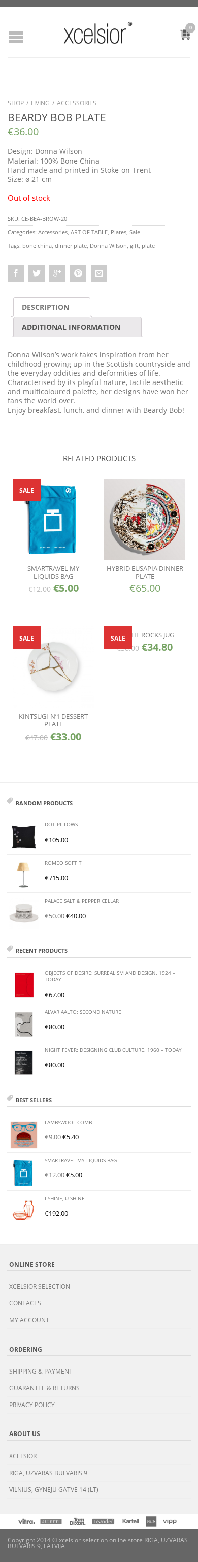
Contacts (25, 1303)
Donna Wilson (108, 245)
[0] (179, 36)
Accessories (76, 103)
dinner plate (71, 245)
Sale (134, 232)
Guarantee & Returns (44, 1388)
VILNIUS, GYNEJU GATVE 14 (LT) (53, 1489)
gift (134, 245)
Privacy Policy (32, 1404)
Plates (118, 232)
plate (148, 245)
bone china (37, 245)
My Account (29, 1320)
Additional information (71, 327)
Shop (16, 103)
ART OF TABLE (89, 232)
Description (45, 307)
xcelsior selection (39, 1286)
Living (40, 103)
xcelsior (23, 1456)
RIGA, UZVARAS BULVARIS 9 (48, 1473)
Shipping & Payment (41, 1371)
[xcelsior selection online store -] (98, 32)
